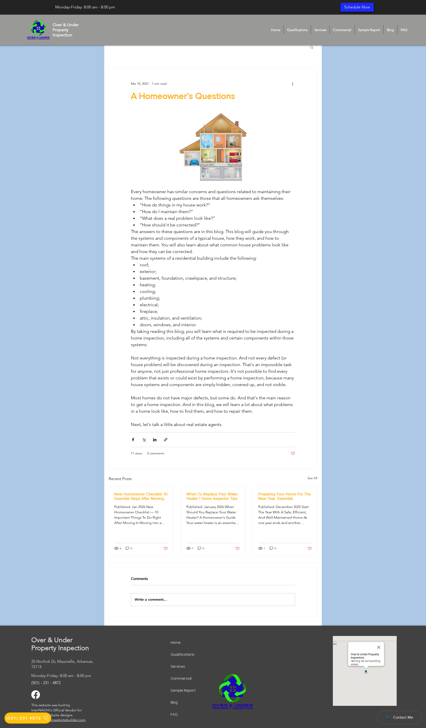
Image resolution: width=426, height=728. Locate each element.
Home (176, 642)
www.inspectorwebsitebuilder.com (58, 720)
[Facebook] (35, 694)
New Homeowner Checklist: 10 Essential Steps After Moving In (141, 496)
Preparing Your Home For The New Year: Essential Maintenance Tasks (284, 496)
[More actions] (292, 83)
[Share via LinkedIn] (155, 440)
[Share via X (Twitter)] (144, 440)
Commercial (181, 678)
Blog (174, 702)
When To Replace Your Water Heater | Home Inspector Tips (212, 496)
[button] (312, 47)
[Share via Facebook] (133, 440)
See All (312, 478)
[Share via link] (166, 440)
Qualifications (182, 654)
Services (178, 666)
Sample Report (183, 690)
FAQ (174, 714)
